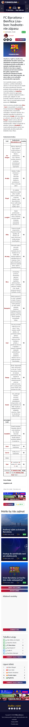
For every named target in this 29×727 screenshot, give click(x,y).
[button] (2, 8)
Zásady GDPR (14, 721)
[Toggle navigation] (25, 2)
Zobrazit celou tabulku (15, 657)
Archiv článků (14, 590)
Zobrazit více (14, 629)
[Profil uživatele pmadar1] (5, 35)
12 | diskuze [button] (9, 504)
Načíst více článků (14, 587)
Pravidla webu (14, 724)
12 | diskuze (21, 39)
